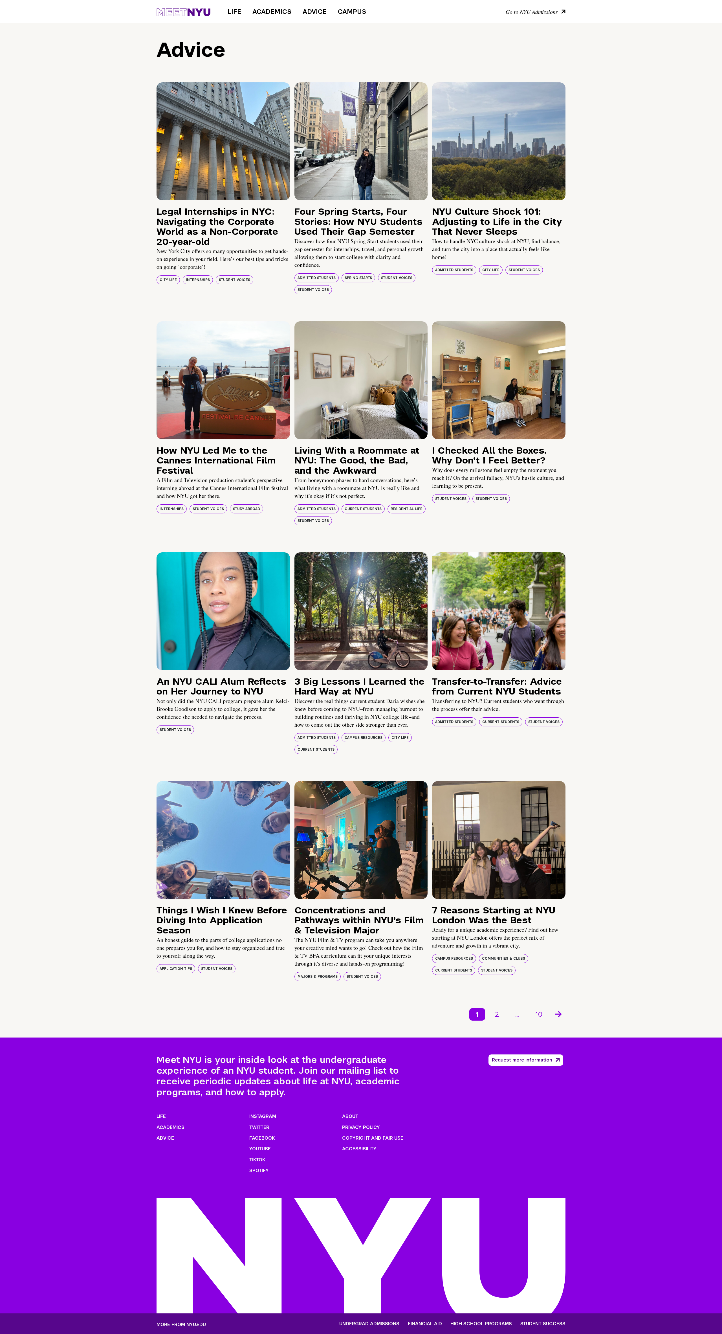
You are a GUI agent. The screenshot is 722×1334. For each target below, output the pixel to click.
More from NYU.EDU (181, 1325)
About (350, 1116)
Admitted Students (317, 278)
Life (234, 11)
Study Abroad (246, 509)
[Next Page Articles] (558, 1013)
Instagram (262, 1116)
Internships (198, 280)
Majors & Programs (318, 976)
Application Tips (176, 968)
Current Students (363, 509)
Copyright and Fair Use (372, 1138)
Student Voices (234, 280)
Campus (352, 11)
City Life (168, 280)
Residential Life (406, 509)
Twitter (259, 1127)
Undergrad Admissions (369, 1324)
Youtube (260, 1149)
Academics (271, 11)
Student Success (542, 1324)
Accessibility (359, 1149)
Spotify (259, 1170)
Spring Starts (358, 278)
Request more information (522, 1060)
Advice (315, 11)
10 (539, 1014)
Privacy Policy (361, 1127)
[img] (223, 141)
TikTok (257, 1160)
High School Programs (481, 1324)
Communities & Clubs (503, 958)
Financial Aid (425, 1324)
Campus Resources (363, 737)
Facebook (262, 1138)
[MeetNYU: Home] (183, 11)
